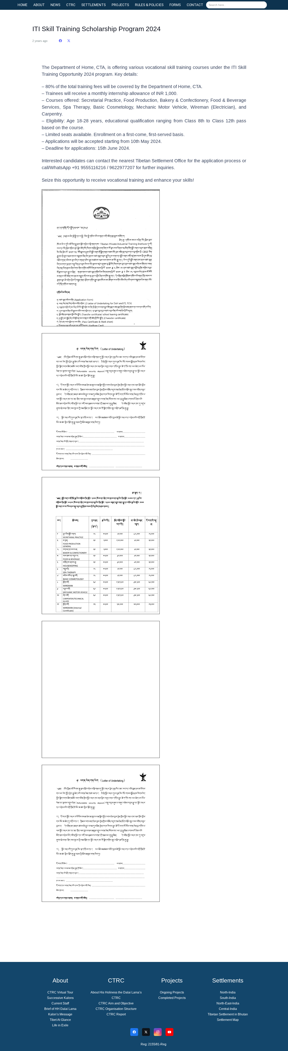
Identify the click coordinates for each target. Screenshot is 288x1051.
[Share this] (60, 40)
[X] (146, 1032)
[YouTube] (169, 1032)
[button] (47, 5)
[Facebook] (134, 1032)
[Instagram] (158, 1032)
